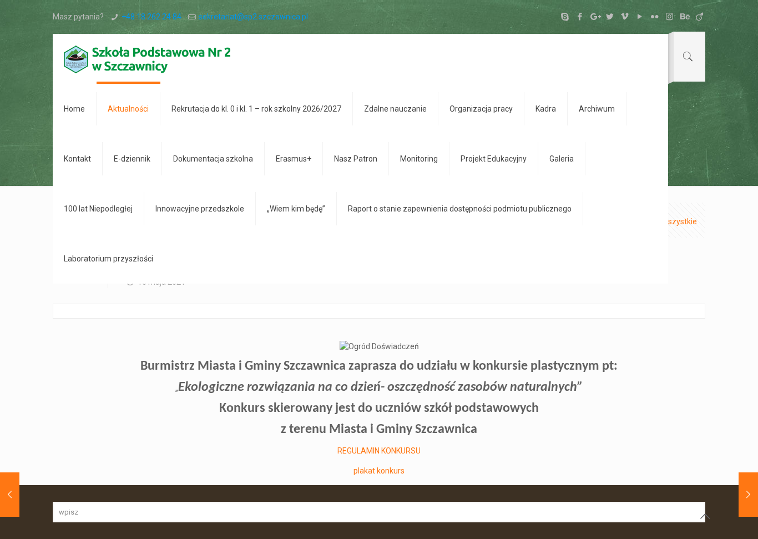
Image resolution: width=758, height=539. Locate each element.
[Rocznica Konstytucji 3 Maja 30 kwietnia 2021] (9, 494)
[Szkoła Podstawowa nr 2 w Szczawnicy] (147, 59)
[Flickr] (654, 17)
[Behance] (684, 17)
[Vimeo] (624, 17)
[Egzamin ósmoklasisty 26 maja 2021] (748, 494)
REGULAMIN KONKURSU (379, 450)
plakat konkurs (379, 470)
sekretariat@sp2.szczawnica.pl (253, 16)
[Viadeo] (699, 17)
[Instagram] (669, 17)
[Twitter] (609, 17)
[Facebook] (579, 17)
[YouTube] (639, 17)
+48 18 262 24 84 (151, 16)
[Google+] (594, 17)
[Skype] (564, 17)
